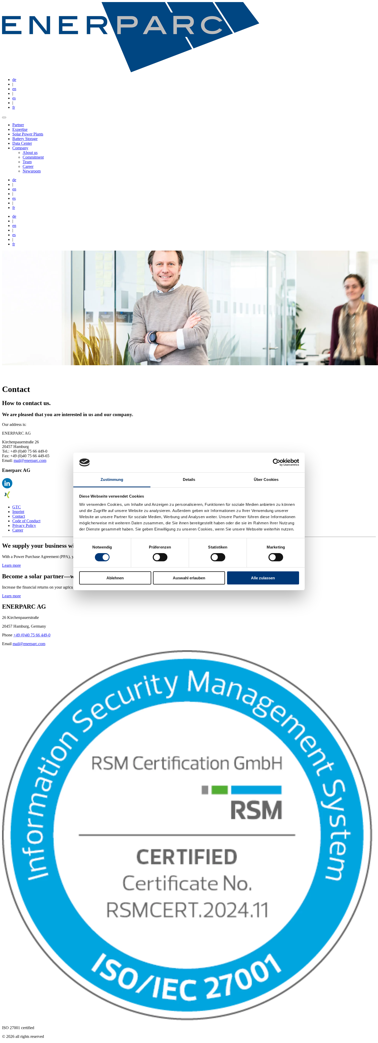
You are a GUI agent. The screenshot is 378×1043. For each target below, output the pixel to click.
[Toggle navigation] (4, 117)
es (14, 98)
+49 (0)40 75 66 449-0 (31, 635)
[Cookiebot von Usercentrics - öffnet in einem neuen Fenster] (276, 462)
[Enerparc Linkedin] (7, 487)
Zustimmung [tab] (112, 479)
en (14, 89)
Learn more (11, 565)
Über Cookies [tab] (266, 479)
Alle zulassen (263, 578)
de (14, 79)
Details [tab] (189, 479)
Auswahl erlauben (189, 578)
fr (13, 107)
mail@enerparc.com (30, 460)
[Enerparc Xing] (7, 498)
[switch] (160, 557)
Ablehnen (115, 578)
